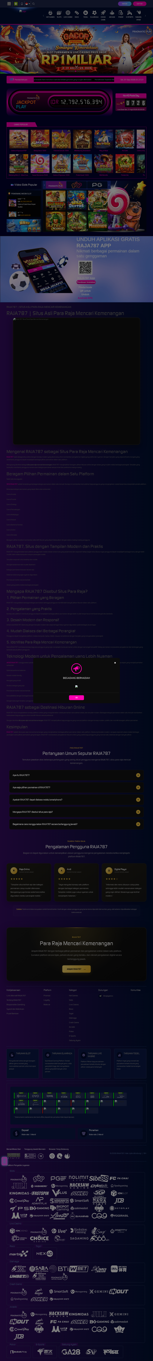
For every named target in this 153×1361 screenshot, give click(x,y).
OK (76, 697)
